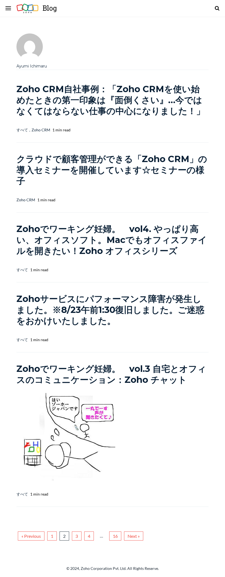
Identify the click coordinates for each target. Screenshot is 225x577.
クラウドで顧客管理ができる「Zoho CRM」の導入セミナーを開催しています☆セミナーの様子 (111, 170)
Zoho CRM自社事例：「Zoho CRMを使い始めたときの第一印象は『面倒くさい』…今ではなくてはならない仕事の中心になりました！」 (110, 100)
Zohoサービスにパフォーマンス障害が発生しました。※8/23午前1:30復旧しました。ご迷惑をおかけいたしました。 (110, 309)
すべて (22, 130)
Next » (134, 536)
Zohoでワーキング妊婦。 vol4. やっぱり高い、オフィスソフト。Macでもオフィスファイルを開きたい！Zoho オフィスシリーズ (111, 240)
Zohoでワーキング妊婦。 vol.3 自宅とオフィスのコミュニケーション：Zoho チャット (111, 374)
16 (115, 536)
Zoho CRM (41, 130)
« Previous (31, 536)
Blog (29, 8)
